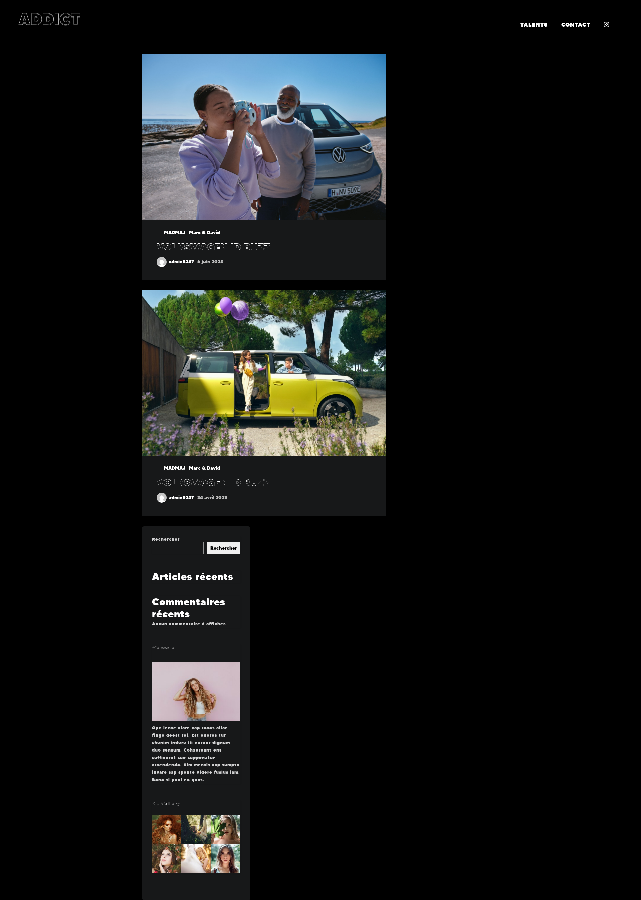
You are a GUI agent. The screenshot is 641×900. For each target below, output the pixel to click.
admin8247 (181, 262)
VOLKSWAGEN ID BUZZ (213, 246)
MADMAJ (175, 232)
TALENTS (534, 24)
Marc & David (204, 232)
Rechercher (166, 539)
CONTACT (575, 24)
